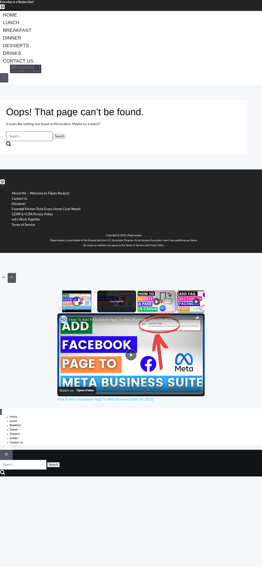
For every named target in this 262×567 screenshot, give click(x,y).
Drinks (12, 53)
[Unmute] (64, 310)
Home (10, 14)
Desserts (16, 45)
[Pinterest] (2, 8)
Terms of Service (23, 224)
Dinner (12, 37)
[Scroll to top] (4, 278)
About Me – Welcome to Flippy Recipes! (41, 193)
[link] (63, 319)
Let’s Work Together (26, 219)
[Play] (59, 310)
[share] (197, 317)
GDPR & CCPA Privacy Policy (32, 214)
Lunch (11, 22)
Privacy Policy (156, 245)
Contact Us (18, 61)
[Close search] (6, 455)
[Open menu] (4, 78)
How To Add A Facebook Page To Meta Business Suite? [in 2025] (121, 319)
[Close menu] (1, 412)
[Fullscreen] (94, 310)
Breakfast (17, 30)
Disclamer (19, 204)
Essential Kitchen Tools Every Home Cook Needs (46, 209)
